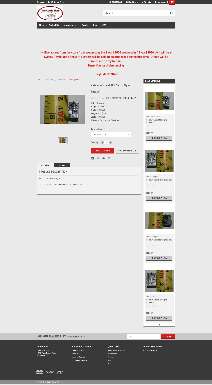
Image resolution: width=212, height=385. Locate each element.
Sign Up (82, 357)
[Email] (98, 158)
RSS (104, 25)
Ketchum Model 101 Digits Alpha (69, 80)
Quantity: (95, 142)
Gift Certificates (78, 350)
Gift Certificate (131, 2)
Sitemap (60, 382)
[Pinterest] (109, 158)
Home (39, 80)
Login (74, 357)
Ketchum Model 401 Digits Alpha (159, 180)
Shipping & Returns (79, 360)
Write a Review (129, 98)
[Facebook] (92, 158)
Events (85, 25)
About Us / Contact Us (49, 25)
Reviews (62, 165)
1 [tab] (159, 325)
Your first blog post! (150, 350)
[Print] (103, 158)
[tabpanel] (159, 114)
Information (69, 25)
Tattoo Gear (49, 80)
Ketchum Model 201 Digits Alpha (159, 240)
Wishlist (147, 2)
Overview (45, 165)
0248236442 (117, 2)
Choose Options (159, 138)
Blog (95, 25)
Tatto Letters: (98, 129)
